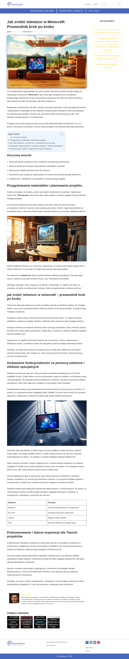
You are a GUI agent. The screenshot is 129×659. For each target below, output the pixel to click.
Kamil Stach (16, 32)
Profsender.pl (62, 656)
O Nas (95, 4)
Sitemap (88, 651)
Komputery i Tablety (71, 11)
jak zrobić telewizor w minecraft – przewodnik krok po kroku (32, 143)
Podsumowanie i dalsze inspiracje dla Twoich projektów (31, 149)
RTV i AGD (94, 11)
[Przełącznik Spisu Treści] (60, 134)
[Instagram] (98, 642)
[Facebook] (87, 642)
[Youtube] (94, 642)
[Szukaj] (119, 4)
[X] (90, 642)
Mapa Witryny (90, 647)
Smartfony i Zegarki (42, 11)
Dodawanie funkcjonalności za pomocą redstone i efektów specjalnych (36, 146)
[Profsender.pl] (16, 4)
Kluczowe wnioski (20, 137)
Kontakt (88, 4)
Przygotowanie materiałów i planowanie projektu (28, 140)
